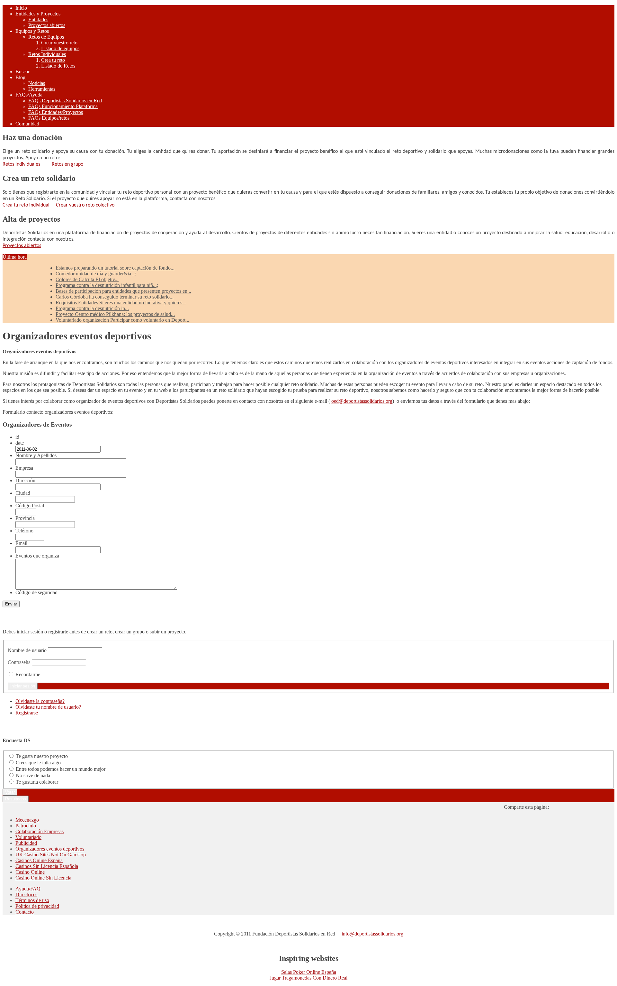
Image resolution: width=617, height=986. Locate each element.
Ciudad (22, 493)
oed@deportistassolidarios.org (361, 401)
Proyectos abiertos (22, 245)
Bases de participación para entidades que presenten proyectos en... (123, 291)
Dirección (25, 480)
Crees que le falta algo (38, 762)
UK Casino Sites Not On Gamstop (50, 854)
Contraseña (19, 662)
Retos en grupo (67, 164)
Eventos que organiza (37, 555)
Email (21, 543)
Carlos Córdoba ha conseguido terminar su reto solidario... (115, 296)
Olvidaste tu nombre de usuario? (48, 707)
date (19, 443)
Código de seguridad (36, 592)
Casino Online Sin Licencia (43, 877)
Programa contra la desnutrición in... (92, 308)
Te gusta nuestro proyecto (42, 756)
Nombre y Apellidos (36, 455)
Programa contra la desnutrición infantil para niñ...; (107, 285)
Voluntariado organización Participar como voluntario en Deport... (122, 320)
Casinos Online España (39, 860)
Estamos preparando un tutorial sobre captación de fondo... (115, 268)
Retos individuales (21, 164)
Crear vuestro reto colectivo (85, 205)
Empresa (24, 468)
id (17, 437)
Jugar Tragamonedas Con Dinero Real (308, 978)
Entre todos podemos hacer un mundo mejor (60, 769)
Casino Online (30, 872)
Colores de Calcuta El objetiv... (87, 279)
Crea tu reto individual (26, 205)
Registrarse (26, 712)
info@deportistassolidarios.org (372, 933)
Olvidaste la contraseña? (40, 701)
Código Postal (29, 505)
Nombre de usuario (27, 650)
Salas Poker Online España (308, 972)
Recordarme (27, 674)
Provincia (25, 518)
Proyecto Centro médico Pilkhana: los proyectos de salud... (115, 314)
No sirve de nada (33, 775)
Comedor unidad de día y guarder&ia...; (96, 273)
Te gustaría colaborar (37, 782)
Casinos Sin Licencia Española (46, 866)
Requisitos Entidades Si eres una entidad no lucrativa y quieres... (121, 302)
